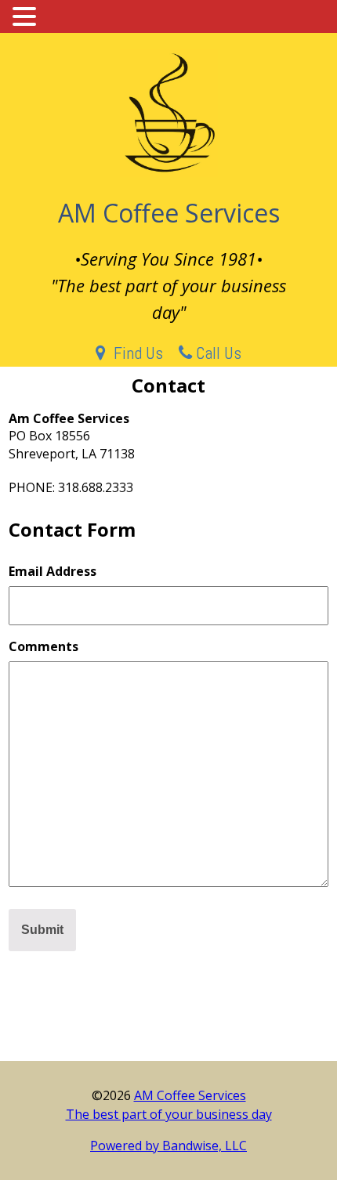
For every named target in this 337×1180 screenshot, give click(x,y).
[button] (27, 16)
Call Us (216, 353)
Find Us (134, 353)
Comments (43, 646)
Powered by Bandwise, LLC (168, 1145)
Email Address (52, 571)
